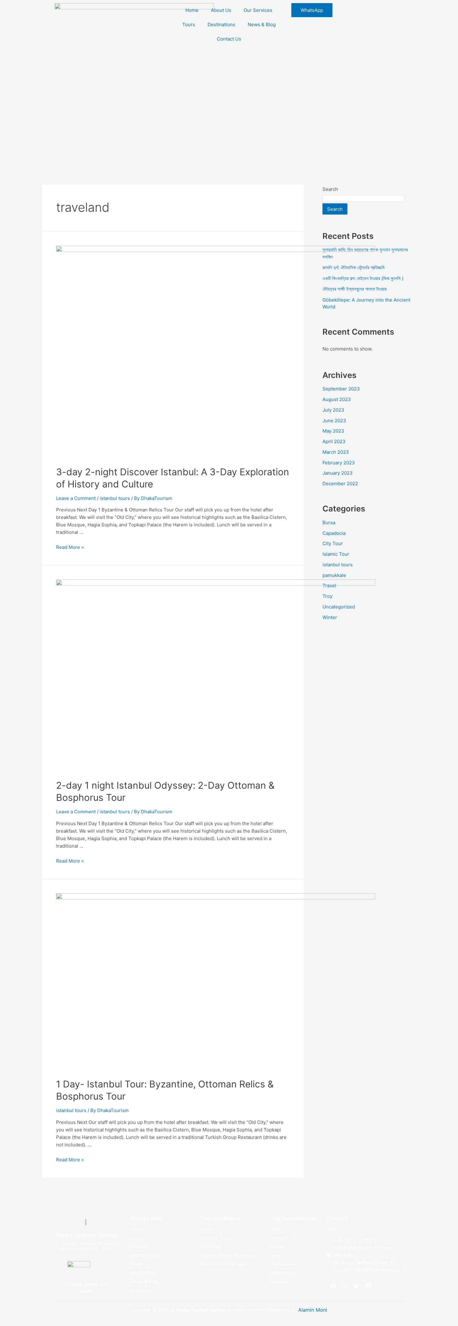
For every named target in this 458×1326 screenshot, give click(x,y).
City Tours (211, 1247)
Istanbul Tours (216, 1238)
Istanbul (279, 1238)
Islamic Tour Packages (225, 1264)
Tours (188, 24)
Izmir (275, 1255)
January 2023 (337, 473)
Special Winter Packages (227, 1255)
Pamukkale (282, 1264)
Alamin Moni (312, 1310)
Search (330, 189)
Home (191, 10)
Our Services (258, 10)
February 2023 (338, 463)
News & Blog (262, 24)
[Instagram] (345, 1286)
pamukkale (334, 575)
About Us (221, 10)
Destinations (221, 24)
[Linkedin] (368, 1286)
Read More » (70, 547)
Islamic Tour (335, 554)
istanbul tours (115, 498)
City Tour (332, 543)
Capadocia (334, 533)
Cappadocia (283, 1273)
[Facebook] (333, 1286)
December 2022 (340, 483)
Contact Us (229, 39)
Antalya (278, 1282)
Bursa (328, 522)
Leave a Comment (76, 498)
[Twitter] (356, 1286)
